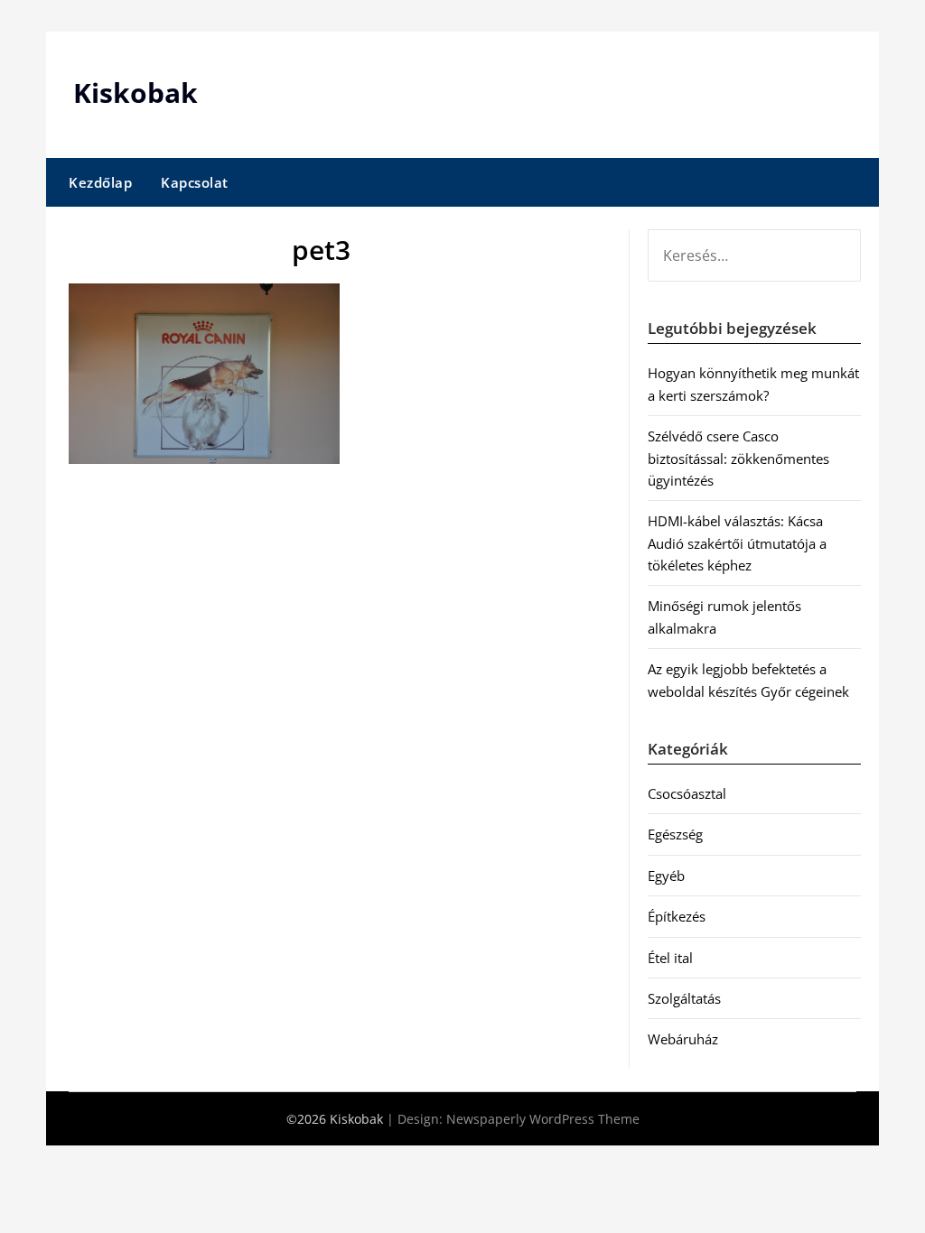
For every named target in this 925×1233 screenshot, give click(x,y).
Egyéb (666, 876)
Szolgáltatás (684, 998)
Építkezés (676, 916)
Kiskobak (135, 92)
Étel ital (670, 958)
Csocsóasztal (687, 793)
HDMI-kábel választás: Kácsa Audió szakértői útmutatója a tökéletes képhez (737, 543)
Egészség (675, 834)
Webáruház (683, 1039)
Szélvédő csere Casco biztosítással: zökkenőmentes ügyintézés (738, 458)
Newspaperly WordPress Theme (543, 1118)
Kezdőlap (100, 182)
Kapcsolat (195, 182)
